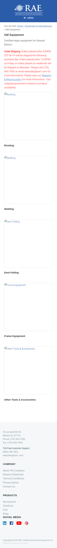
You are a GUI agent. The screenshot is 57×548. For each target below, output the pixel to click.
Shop (6, 513)
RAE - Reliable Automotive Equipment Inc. (35, 540)
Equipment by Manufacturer (38, 26)
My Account (9, 501)
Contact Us (9, 486)
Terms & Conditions (13, 478)
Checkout (8, 505)
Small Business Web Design (11, 543)
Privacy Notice (11, 482)
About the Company (14, 470)
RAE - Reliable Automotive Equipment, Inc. (28, 10)
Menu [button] (31, 18)
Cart (5, 509)
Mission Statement (13, 474)
